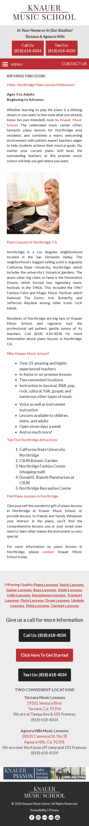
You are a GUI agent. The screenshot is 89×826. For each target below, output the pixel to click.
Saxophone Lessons (48, 595)
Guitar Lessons (19, 590)
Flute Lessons (32, 600)
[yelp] (44, 817)
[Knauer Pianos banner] (44, 772)
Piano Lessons (46, 584)
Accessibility (38, 810)
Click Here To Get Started (44, 655)
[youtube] (57, 817)
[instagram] (38, 817)
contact (48, 551)
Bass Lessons (44, 590)
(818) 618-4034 (52, 635)
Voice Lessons (72, 584)
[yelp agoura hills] (51, 817)
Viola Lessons (37, 605)
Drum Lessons (57, 600)
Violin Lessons (70, 590)
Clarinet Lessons (65, 605)
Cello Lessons (18, 595)
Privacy (54, 810)
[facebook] (32, 817)
